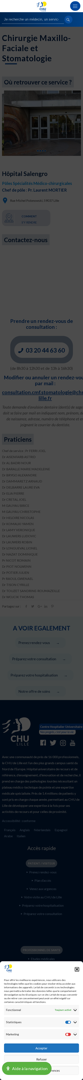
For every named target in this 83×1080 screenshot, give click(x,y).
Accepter (41, 1048)
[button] (77, 969)
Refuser (41, 1059)
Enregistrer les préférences (41, 1070)
